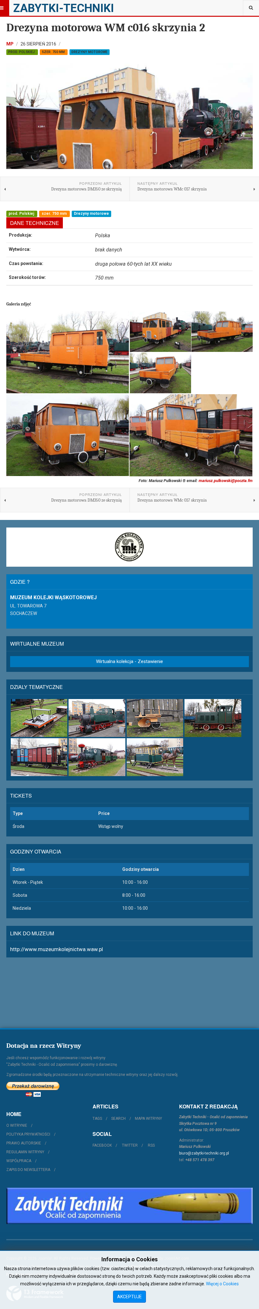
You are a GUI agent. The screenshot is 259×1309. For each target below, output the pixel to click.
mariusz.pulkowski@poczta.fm (226, 480)
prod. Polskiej (22, 52)
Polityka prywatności (28, 1134)
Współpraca (18, 1161)
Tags (97, 1118)
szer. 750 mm (54, 52)
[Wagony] (39, 757)
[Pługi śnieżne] (155, 718)
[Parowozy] (97, 718)
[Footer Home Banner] (129, 1206)
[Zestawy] (97, 757)
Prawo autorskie (23, 1143)
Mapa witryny (148, 1118)
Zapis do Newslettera (28, 1169)
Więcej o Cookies (222, 1283)
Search (118, 1118)
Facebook (102, 1145)
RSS (151, 1145)
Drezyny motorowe (89, 52)
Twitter (130, 1145)
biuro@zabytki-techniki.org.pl (204, 1153)
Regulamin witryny (25, 1152)
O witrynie (16, 1125)
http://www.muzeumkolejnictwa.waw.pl (56, 949)
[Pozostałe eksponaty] (155, 757)
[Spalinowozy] (212, 718)
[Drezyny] (39, 718)
